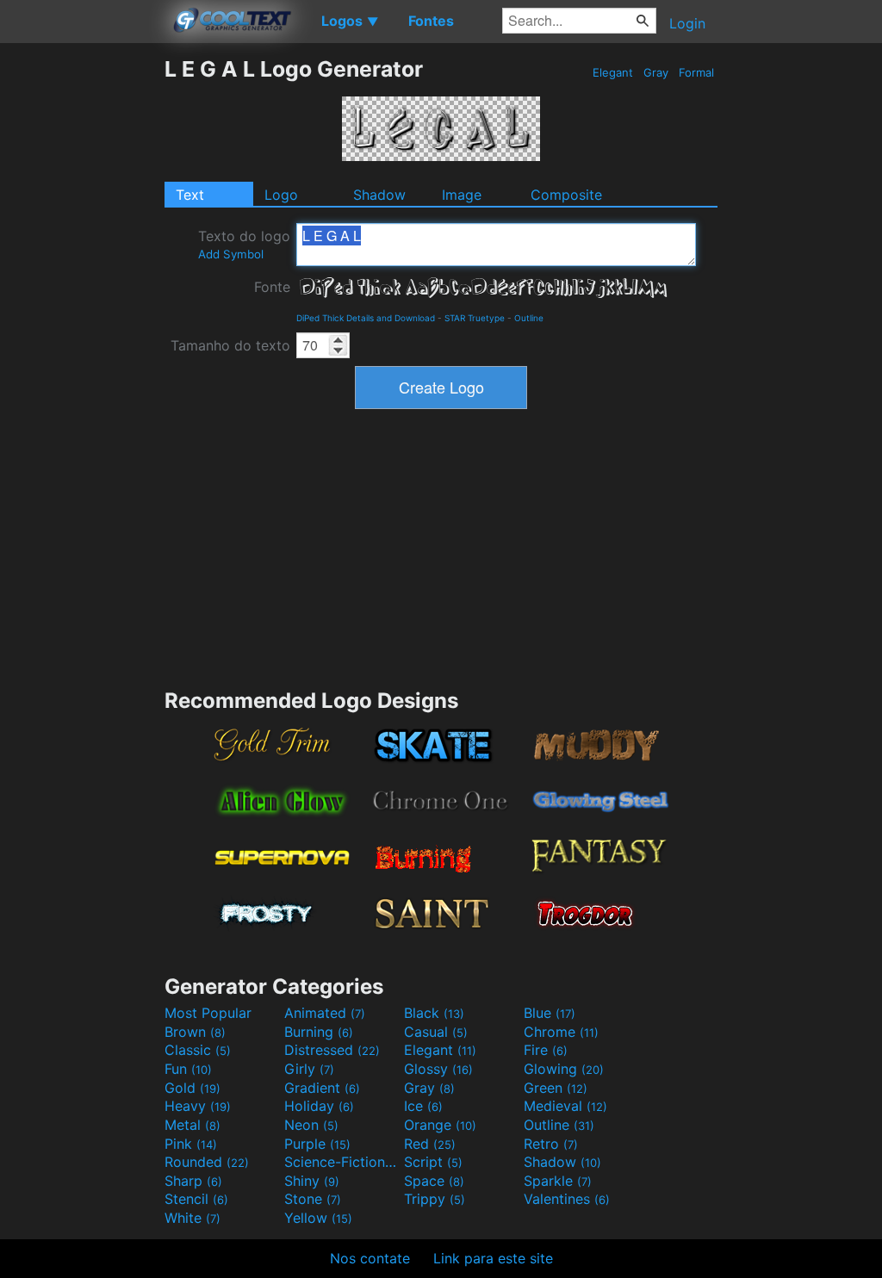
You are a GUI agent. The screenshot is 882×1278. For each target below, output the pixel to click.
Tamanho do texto (230, 345)
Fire (546, 1049)
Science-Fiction (342, 1161)
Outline (528, 318)
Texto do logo (244, 244)
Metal (192, 1124)
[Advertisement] (82, 314)
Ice (423, 1105)
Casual (436, 1031)
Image (461, 194)
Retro (551, 1143)
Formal (696, 72)
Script (433, 1161)
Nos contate (370, 1258)
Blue (549, 1012)
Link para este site (493, 1258)
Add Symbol (231, 254)
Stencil (196, 1198)
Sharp (193, 1180)
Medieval (565, 1105)
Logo (281, 194)
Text (190, 194)
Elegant (613, 72)
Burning (318, 1031)
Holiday (319, 1105)
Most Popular (208, 1012)
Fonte (272, 286)
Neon (311, 1124)
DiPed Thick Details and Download (365, 318)
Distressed (332, 1049)
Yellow (318, 1217)
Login (687, 23)
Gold (192, 1087)
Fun (188, 1068)
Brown (195, 1031)
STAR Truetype (474, 318)
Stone (312, 1198)
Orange (440, 1124)
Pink (191, 1143)
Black (434, 1012)
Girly (309, 1068)
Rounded (207, 1161)
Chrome (561, 1031)
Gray (656, 72)
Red (430, 1143)
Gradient (322, 1087)
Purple (317, 1143)
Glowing (564, 1068)
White (192, 1217)
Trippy (434, 1198)
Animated (324, 1012)
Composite (566, 194)
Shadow (379, 194)
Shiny (311, 1180)
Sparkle (558, 1180)
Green (555, 1087)
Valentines (567, 1198)
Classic (198, 1049)
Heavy (198, 1105)
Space (434, 1180)
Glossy (438, 1068)
